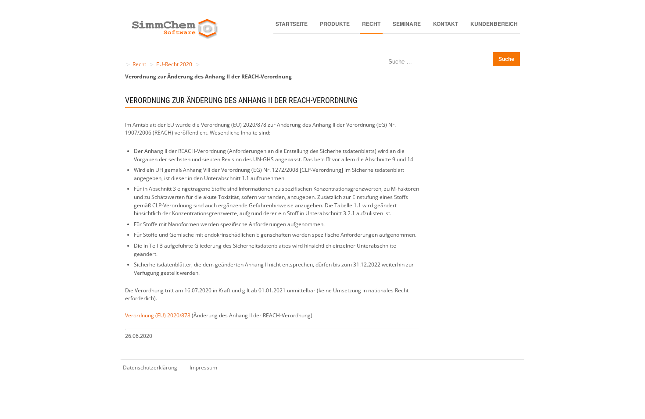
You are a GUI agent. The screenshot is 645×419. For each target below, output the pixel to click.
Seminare (407, 24)
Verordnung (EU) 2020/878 (157, 315)
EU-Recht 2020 (174, 64)
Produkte (335, 24)
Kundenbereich (494, 24)
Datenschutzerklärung (150, 367)
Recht (371, 24)
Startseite (292, 24)
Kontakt (445, 24)
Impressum (203, 367)
